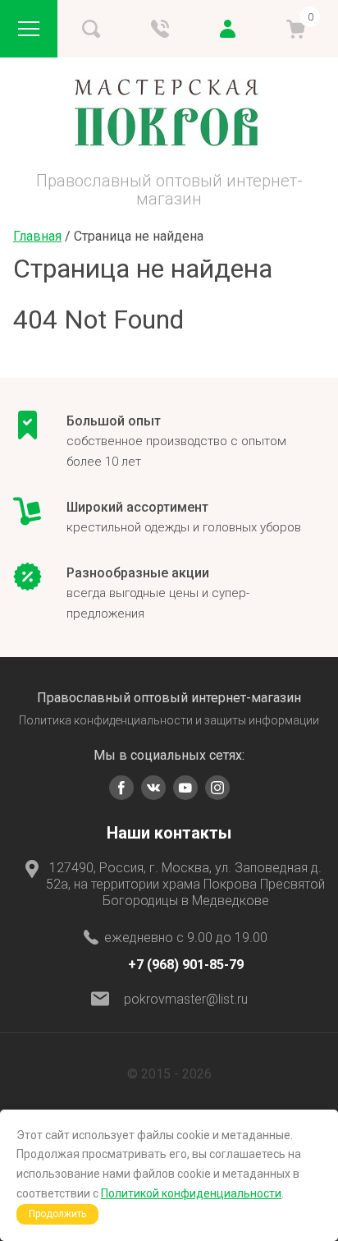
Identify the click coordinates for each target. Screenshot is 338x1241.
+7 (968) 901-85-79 (186, 964)
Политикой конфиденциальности (191, 1193)
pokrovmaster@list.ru (186, 999)
